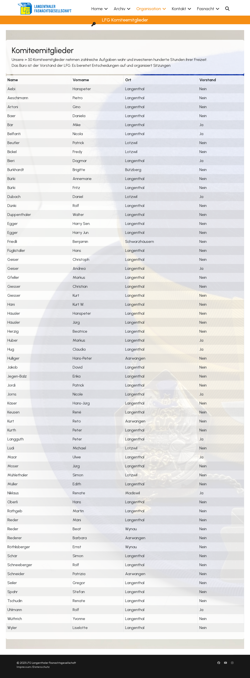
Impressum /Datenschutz (33, 667)
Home (97, 8)
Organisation (148, 8)
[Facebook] (218, 663)
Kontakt (179, 8)
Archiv (119, 8)
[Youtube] (225, 663)
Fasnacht (205, 8)
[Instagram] (232, 663)
